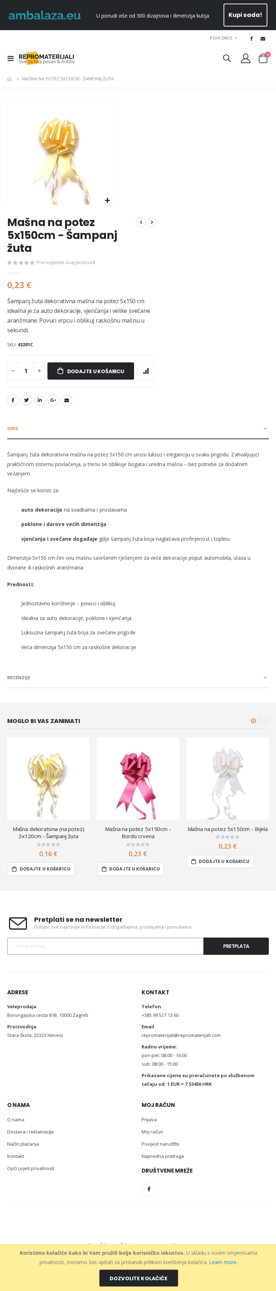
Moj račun (152, 1131)
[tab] (138, 428)
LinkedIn (40, 400)
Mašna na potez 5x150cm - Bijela (228, 828)
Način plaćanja (23, 1144)
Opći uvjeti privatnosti (30, 1168)
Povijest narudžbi (160, 1144)
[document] (138, 1267)
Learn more (222, 1262)
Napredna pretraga (163, 1156)
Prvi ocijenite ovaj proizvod (66, 262)
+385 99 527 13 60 (160, 1015)
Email (66, 400)
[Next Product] (152, 222)
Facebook (13, 400)
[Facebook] (251, 38)
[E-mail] (263, 38)
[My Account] (245, 58)
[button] (107, 200)
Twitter (26, 400)
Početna (9, 79)
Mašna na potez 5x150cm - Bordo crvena (138, 832)
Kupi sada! (246, 15)
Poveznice (221, 38)
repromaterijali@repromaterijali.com (181, 1035)
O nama (15, 1119)
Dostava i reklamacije (30, 1131)
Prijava (149, 1119)
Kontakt (15, 1156)
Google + (53, 400)
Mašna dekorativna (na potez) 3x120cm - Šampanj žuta (48, 832)
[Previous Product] (141, 222)
